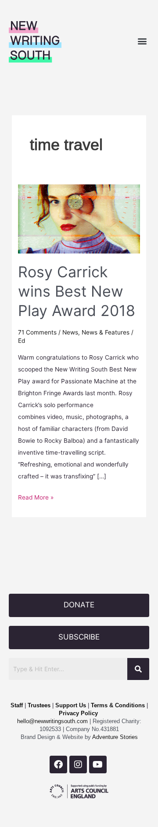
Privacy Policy (78, 713)
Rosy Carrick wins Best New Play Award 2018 (76, 291)
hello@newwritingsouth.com (52, 721)
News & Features (105, 332)
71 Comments (37, 332)
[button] (142, 40)
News (70, 332)
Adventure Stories (114, 737)
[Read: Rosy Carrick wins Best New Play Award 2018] (79, 218)
